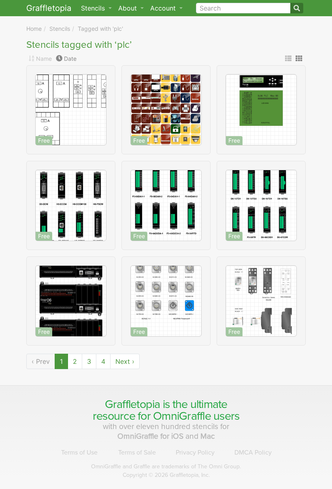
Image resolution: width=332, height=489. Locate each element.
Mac (207, 436)
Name (44, 58)
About (128, 8)
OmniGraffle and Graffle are (166, 466)
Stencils (59, 28)
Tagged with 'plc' (100, 28)
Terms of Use (79, 452)
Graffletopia (48, 8)
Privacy (195, 452)
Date (70, 58)
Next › (124, 361)
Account (164, 8)
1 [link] (61, 361)
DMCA (253, 452)
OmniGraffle (182, 416)
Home (34, 28)
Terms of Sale (137, 452)
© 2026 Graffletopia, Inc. (166, 475)
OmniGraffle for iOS (151, 436)
